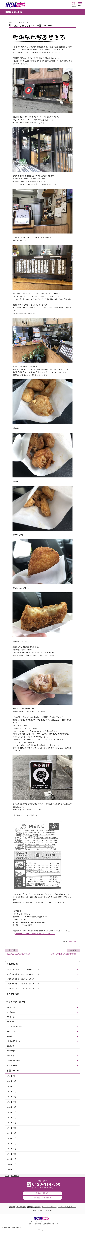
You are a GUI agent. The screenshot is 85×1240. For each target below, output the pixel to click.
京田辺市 (72, 941)
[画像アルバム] (39, 35)
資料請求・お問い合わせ (42, 1198)
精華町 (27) (11, 1031)
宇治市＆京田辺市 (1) (14, 1060)
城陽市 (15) (11, 1007)
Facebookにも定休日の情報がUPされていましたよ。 (35, 934)
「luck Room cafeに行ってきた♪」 (19, 954)
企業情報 (12, 1207)
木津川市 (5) (11, 1051)
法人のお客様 (21, 1207)
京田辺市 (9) (11, 1012)
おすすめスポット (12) (14, 1027)
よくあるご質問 (38, 1210)
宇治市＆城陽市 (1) (13, 1041)
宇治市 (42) (11, 1017)
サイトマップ (48, 1210)
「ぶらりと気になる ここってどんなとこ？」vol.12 (23, 989)
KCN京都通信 (15, 1176)
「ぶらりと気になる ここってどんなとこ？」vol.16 (23, 969)
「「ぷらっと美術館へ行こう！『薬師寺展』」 (64, 954)
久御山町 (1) (11, 1056)
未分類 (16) (11, 1022)
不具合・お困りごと (42, 1193)
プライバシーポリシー (49, 1207)
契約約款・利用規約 (34, 1207)
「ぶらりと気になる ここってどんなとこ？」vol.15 (23, 974)
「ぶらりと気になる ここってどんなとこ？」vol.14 (23, 979)
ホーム (7, 1176)
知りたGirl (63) (12, 1065)
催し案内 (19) (11, 1036)
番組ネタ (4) (11, 1046)
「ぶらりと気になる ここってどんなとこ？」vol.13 (23, 984)
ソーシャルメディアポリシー (67, 1207)
